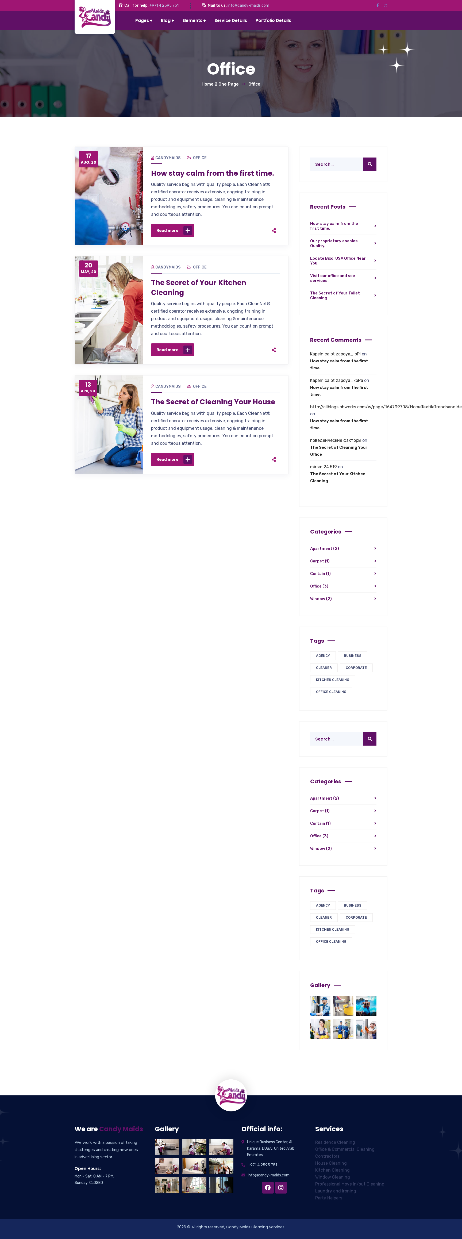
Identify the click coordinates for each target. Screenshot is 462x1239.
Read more (167, 230)
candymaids (167, 158)
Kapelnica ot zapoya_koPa (336, 380)
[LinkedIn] (256, 230)
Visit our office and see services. (332, 278)
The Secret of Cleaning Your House (213, 402)
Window (321, 598)
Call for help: (136, 5)
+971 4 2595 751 (164, 5)
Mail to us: (217, 5)
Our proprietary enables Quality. (334, 243)
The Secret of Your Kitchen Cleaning (198, 287)
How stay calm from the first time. (212, 173)
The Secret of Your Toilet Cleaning (335, 295)
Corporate (356, 668)
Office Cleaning (331, 692)
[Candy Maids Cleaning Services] (106, 17)
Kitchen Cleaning (332, 680)
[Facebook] (223, 230)
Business (352, 656)
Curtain (320, 573)
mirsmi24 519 (323, 466)
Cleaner (324, 668)
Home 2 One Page (220, 84)
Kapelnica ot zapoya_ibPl (335, 353)
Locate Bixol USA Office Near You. (338, 261)
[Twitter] (234, 230)
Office (200, 158)
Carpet (320, 561)
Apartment (324, 548)
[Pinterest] (245, 230)
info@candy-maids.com (248, 5)
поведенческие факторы (335, 440)
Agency (323, 656)
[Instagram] (281, 1188)
